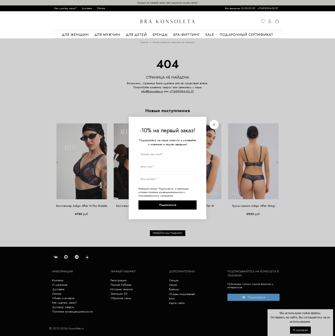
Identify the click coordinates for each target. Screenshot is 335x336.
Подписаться (167, 205)
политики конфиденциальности (165, 192)
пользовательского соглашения (155, 195)
